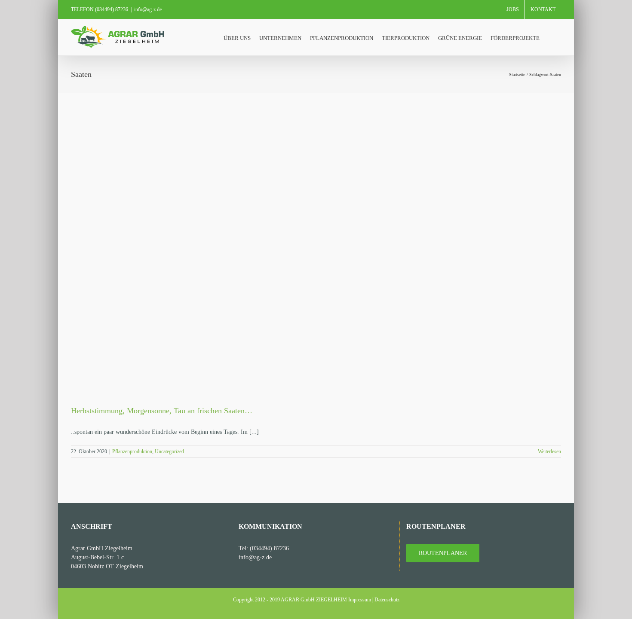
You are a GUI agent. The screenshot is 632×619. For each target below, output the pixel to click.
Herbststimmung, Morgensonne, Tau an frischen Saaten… (161, 410)
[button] (550, 37)
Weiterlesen (549, 451)
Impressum (359, 600)
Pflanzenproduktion (132, 451)
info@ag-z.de (148, 9)
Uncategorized (169, 451)
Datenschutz (386, 600)
